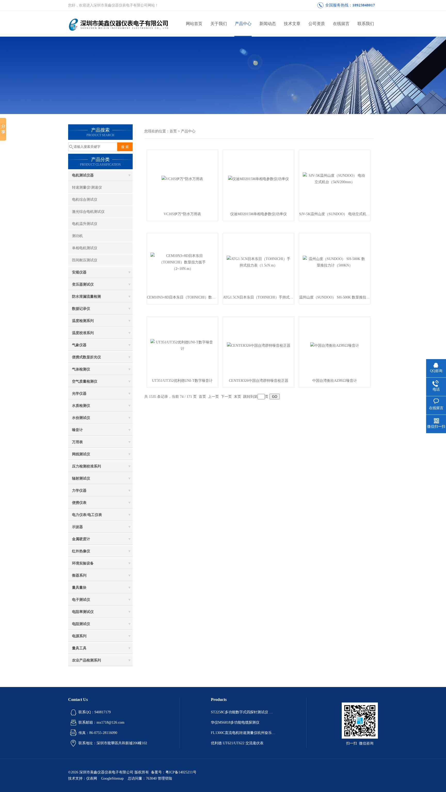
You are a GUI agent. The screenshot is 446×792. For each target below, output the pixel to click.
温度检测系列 (83, 321)
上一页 (213, 397)
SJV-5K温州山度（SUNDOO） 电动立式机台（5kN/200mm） (334, 214)
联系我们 (365, 23)
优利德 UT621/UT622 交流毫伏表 (237, 743)
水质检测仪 (81, 406)
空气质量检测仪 (84, 381)
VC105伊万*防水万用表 (182, 214)
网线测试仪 (81, 454)
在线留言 (341, 23)
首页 (173, 131)
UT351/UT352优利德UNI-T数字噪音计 (182, 381)
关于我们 (218, 23)
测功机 (77, 236)
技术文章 (292, 23)
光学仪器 (79, 393)
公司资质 (316, 23)
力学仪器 (79, 490)
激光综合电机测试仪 (88, 212)
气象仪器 (79, 345)
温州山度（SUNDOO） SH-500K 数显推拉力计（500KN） (334, 297)
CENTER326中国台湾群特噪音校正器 (258, 381)
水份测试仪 (81, 418)
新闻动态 (267, 23)
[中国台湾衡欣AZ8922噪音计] (334, 345)
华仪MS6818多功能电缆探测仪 (235, 722)
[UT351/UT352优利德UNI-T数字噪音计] (182, 345)
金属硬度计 (81, 539)
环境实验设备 (83, 563)
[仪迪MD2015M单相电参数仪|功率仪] (258, 178)
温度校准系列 (83, 333)
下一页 (226, 397)
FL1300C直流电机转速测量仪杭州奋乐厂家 (243, 733)
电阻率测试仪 (83, 612)
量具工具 (79, 648)
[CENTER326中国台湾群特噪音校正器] (258, 345)
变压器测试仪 (83, 284)
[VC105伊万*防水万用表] (182, 178)
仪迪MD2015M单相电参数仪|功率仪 (258, 214)
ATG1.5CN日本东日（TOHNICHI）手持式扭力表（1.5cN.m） (258, 297)
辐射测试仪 (81, 478)
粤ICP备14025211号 (180, 772)
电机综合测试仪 (84, 199)
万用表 (77, 442)
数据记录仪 (81, 309)
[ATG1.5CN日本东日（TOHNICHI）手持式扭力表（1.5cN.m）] (259, 262)
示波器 (77, 527)
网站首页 (194, 23)
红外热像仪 (81, 551)
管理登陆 (165, 778)
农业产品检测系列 (86, 660)
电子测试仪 (81, 600)
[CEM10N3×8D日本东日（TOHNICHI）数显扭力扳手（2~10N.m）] (182, 262)
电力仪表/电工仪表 (87, 515)
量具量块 (79, 587)
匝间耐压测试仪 (84, 260)
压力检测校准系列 (86, 466)
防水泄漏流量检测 (86, 296)
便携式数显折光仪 (86, 357)
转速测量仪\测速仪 (87, 187)
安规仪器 (79, 272)
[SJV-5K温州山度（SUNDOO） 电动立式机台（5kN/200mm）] (335, 178)
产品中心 (243, 23)
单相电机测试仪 (84, 248)
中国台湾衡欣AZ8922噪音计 (334, 381)
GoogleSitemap (112, 778)
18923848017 (363, 5)
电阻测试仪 (81, 624)
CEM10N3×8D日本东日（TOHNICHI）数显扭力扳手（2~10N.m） (182, 297)
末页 (237, 397)
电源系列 (79, 636)
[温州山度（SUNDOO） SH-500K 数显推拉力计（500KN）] (335, 262)
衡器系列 (79, 575)
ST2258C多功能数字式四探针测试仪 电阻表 (243, 712)
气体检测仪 (81, 369)
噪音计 (77, 430)
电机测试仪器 (83, 175)
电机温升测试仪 (84, 224)
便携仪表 (79, 503)
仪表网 (91, 778)
